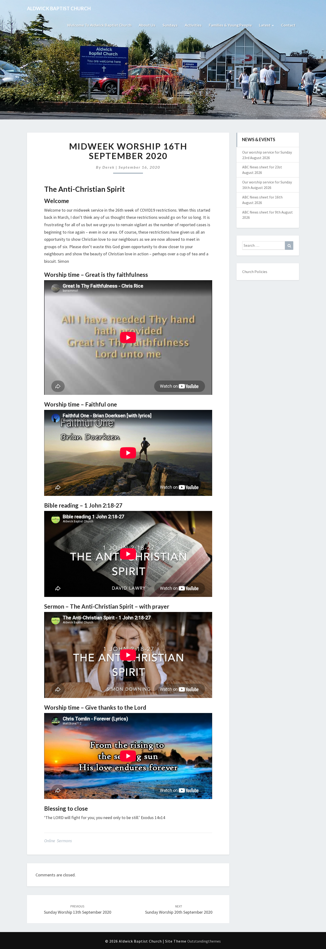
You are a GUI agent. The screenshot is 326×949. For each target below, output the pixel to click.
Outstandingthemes (204, 941)
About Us (147, 25)
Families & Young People (230, 25)
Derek (108, 167)
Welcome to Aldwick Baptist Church (99, 25)
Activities (193, 25)
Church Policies (254, 271)
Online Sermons (58, 840)
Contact (288, 25)
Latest (265, 25)
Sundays (170, 25)
